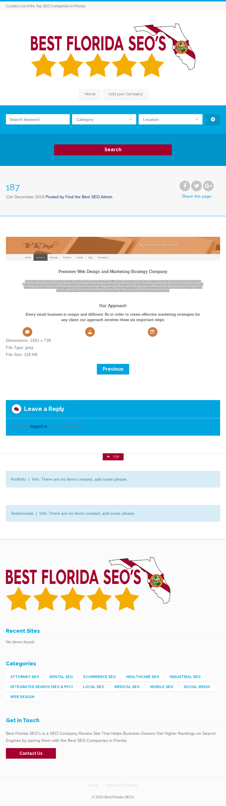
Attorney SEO (24, 677)
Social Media (197, 687)
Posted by (79, 196)
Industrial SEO (185, 677)
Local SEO (93, 687)
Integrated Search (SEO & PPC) (41, 687)
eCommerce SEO (99, 677)
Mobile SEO (161, 687)
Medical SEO (127, 687)
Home (90, 94)
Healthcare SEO (142, 677)
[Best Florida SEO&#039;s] (113, 50)
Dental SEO (61, 677)
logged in (38, 426)
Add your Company (126, 94)
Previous (113, 369)
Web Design (22, 697)
